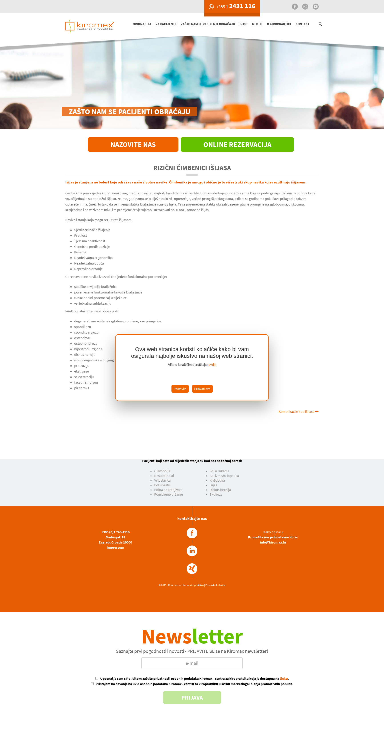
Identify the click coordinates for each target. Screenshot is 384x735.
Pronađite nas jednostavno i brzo (273, 537)
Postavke (180, 389)
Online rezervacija (237, 144)
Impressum (115, 547)
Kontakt (302, 24)
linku (284, 678)
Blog (244, 24)
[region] (192, 367)
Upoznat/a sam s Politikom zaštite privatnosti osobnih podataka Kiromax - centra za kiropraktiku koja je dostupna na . (194, 678)
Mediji (257, 24)
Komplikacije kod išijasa (297, 411)
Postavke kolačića (215, 585)
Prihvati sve (202, 389)
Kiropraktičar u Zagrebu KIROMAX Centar (96, 25)
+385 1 (235, 6)
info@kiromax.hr (273, 542)
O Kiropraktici (279, 24)
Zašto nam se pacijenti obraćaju (208, 24)
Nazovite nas (133, 144)
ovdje (212, 364)
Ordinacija (142, 24)
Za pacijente (166, 24)
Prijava (192, 697)
